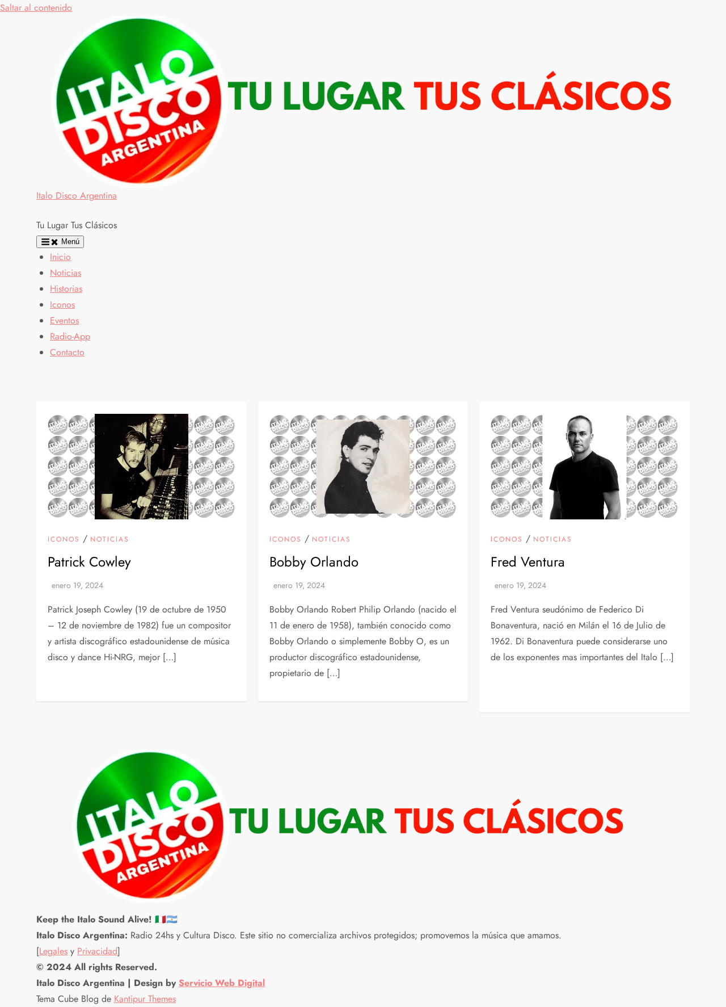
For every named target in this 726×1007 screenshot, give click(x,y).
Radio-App (70, 336)
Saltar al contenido (36, 7)
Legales (53, 951)
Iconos (62, 304)
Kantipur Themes (145, 998)
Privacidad (97, 951)
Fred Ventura (528, 562)
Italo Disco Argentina (76, 195)
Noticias (65, 272)
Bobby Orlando (313, 562)
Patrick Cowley (89, 562)
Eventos (64, 320)
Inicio (60, 256)
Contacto (67, 352)
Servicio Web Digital (222, 982)
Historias (66, 288)
